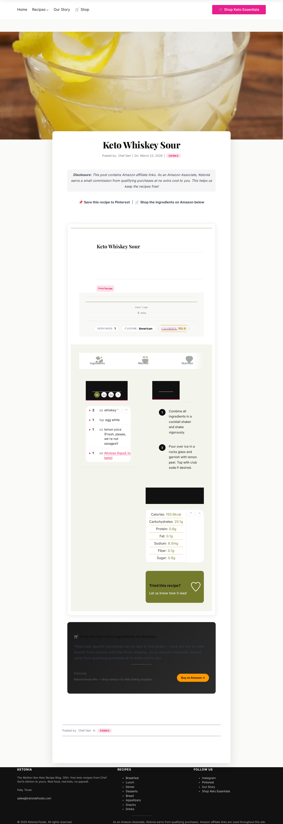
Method (143, 363)
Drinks (173, 155)
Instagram (209, 778)
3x (111, 395)
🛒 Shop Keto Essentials (239, 9)
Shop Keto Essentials (216, 791)
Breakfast (132, 778)
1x (97, 395)
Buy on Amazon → (193, 677)
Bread (130, 795)
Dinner (130, 787)
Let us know (158, 593)
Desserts (132, 791)
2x (104, 395)
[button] (118, 409)
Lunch (130, 782)
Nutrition (187, 363)
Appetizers (133, 800)
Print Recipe (105, 288)
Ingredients (97, 363)
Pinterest (208, 782)
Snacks (131, 804)
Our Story (208, 787)
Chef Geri (84, 730)
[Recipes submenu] (47, 9)
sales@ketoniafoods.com (34, 798)
